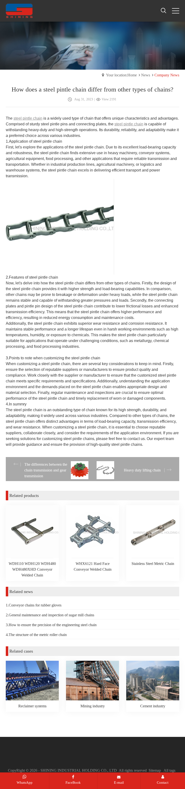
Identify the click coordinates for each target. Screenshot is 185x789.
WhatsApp (25, 782)
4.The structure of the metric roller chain (36, 635)
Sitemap (155, 770)
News (145, 75)
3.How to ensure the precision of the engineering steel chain (51, 625)
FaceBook (73, 782)
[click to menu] (175, 11)
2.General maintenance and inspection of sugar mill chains (50, 615)
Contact (162, 782)
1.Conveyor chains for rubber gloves (33, 605)
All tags (169, 770)
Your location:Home (121, 75)
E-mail (119, 782)
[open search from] (163, 10)
